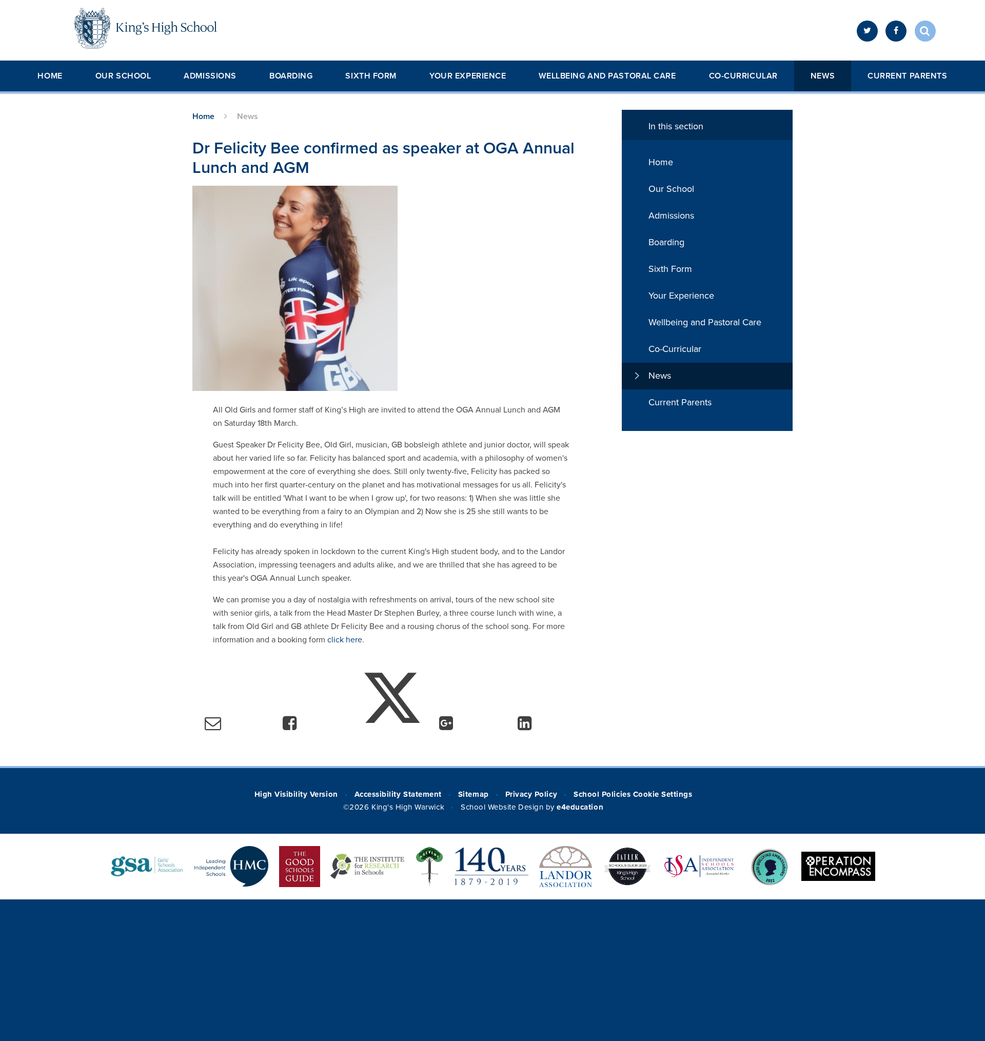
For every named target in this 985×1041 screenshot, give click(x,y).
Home (49, 76)
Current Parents (907, 76)
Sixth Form (371, 76)
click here (344, 640)
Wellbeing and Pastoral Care (607, 76)
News (823, 76)
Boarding (290, 76)
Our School (123, 76)
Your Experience (467, 76)
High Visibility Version (296, 794)
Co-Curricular (743, 76)
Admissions (210, 76)
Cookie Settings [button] (663, 794)
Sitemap (473, 794)
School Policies (602, 794)
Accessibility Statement (398, 794)
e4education (580, 807)
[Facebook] (896, 31)
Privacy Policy (531, 794)
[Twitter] (867, 31)
